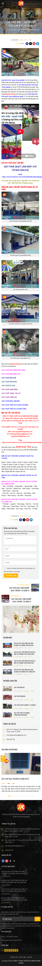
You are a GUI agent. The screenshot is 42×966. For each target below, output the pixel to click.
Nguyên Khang (10, 94)
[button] (2, 3)
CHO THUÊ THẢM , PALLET (11, 393)
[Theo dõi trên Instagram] (6, 860)
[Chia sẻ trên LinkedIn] (37, 43)
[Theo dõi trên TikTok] (10, 860)
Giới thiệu (22, 957)
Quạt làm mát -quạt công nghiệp (12, 80)
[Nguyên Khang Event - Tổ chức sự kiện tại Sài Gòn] (21, 3)
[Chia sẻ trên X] (30, 43)
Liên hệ (29, 957)
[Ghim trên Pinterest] (34, 43)
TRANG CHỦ (14, 957)
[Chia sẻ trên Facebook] (27, 43)
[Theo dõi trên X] (14, 860)
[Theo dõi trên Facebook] (3, 860)
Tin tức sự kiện (11, 29)
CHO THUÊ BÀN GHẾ (8, 378)
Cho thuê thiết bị (23, 29)
